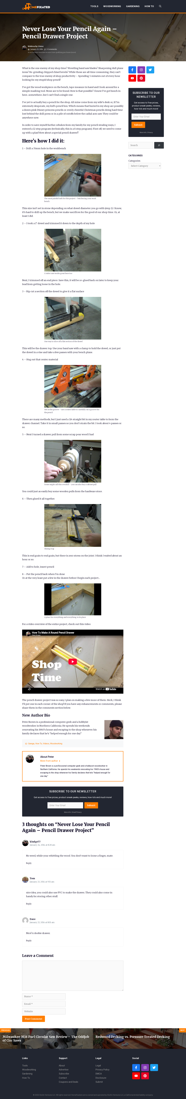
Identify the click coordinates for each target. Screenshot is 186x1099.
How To (149, 6)
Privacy (150, 132)
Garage (31, 743)
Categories (134, 160)
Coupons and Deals (68, 1082)
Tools (94, 6)
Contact (63, 1077)
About (62, 1065)
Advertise (63, 1069)
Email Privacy (76, 812)
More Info (67, 812)
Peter (41, 46)
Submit (91, 805)
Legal (98, 1065)
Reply (29, 863)
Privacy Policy (102, 1069)
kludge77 (35, 841)
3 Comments (52, 49)
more (73, 52)
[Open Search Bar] (160, 6)
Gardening (133, 6)
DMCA (99, 1073)
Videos (46, 743)
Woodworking (112, 6)
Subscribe (64, 1073)
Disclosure (101, 1077)
